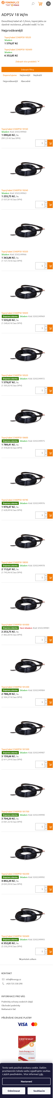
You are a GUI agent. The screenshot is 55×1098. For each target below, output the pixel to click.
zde (41, 1073)
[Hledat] (33, 4)
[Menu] (48, 4)
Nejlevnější (25, 75)
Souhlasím (39, 1090)
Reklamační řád (8, 1009)
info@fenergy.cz (13, 979)
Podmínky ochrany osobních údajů (17, 1001)
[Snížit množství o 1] (45, 144)
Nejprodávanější (10, 81)
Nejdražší (37, 75)
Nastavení (26, 1081)
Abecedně (25, 81)
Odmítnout (14, 1090)
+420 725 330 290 (14, 983)
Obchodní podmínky (10, 1005)
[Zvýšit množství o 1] (45, 141)
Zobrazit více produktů (26, 61)
